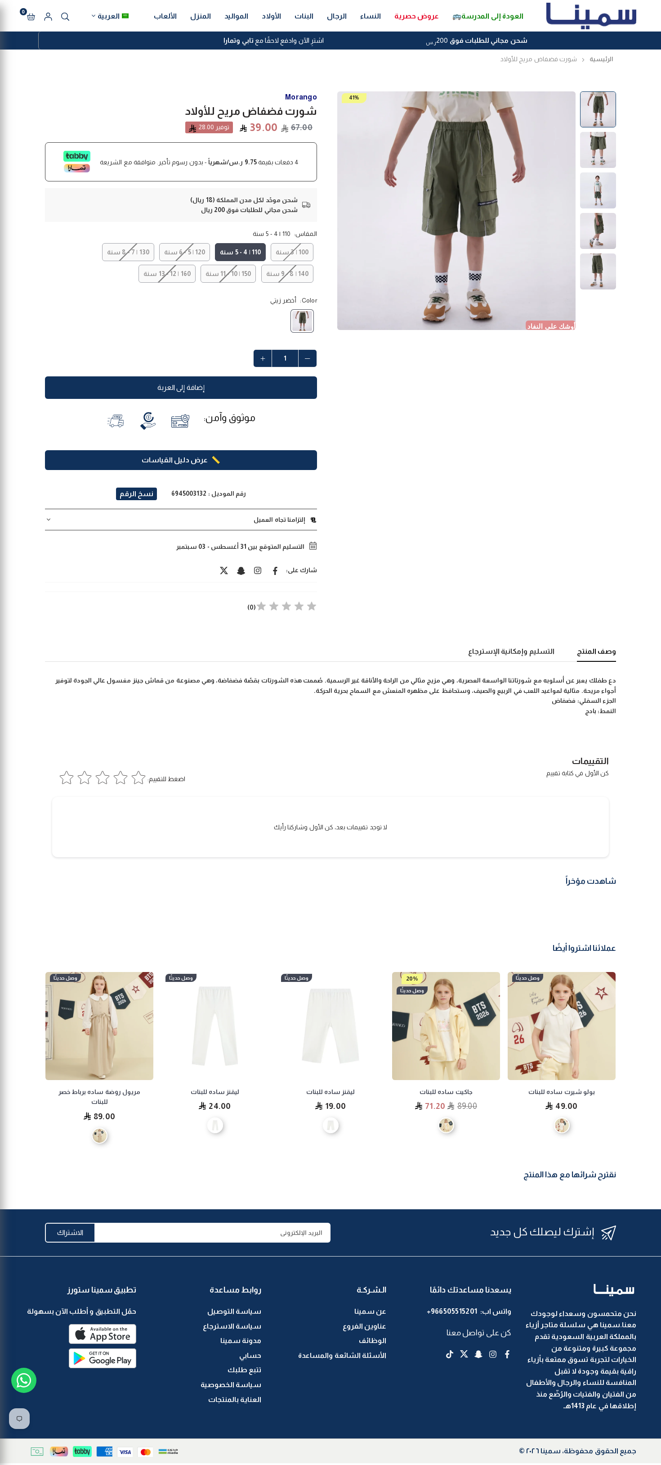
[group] (456, 210)
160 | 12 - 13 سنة (166, 273)
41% (354, 98)
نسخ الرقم (136, 493)
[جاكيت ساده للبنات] (562, 1026)
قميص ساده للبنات (99, 1091)
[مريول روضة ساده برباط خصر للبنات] (215, 1026)
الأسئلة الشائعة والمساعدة (342, 1355)
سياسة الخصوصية (231, 1384)
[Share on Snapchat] (241, 570)
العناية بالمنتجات (234, 1399)
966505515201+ (452, 1311)
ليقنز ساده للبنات (446, 1091)
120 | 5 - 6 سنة (184, 252)
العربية (109, 16)
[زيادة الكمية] (263, 358)
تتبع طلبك (244, 1370)
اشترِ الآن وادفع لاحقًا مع (273, 40)
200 (476, 41)
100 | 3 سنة (292, 252)
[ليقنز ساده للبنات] (446, 1026)
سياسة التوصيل (234, 1311)
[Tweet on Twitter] (223, 570)
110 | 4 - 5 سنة (240, 252)
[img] (286, 607)
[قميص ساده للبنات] (99, 1026)
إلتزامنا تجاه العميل (279, 519)
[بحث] (65, 15)
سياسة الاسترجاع (232, 1326)
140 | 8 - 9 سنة (287, 273)
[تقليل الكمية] (308, 358)
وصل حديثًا (528, 990)
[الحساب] (48, 15)
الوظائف (372, 1340)
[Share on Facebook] (275, 570)
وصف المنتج (596, 651)
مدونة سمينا (240, 1340)
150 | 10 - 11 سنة (228, 273)
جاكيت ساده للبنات (561, 1091)
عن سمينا (370, 1311)
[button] (31, 15)
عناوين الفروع (364, 1326)
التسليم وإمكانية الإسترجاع (511, 651)
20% (528, 978)
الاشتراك (70, 1232)
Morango (301, 97)
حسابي (250, 1355)
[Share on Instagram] (258, 570)
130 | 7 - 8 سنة (128, 252)
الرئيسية (601, 59)
